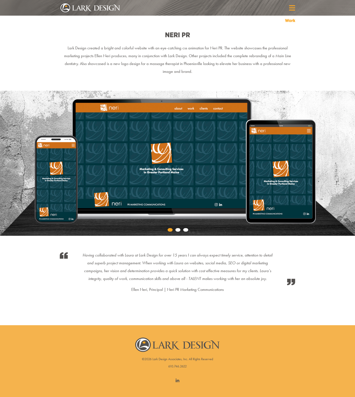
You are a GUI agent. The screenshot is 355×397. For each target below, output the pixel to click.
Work (290, 20)
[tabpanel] (177, 163)
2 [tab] (177, 230)
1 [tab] (170, 230)
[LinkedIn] (177, 380)
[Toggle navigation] (290, 7)
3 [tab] (185, 230)
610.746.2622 (177, 366)
